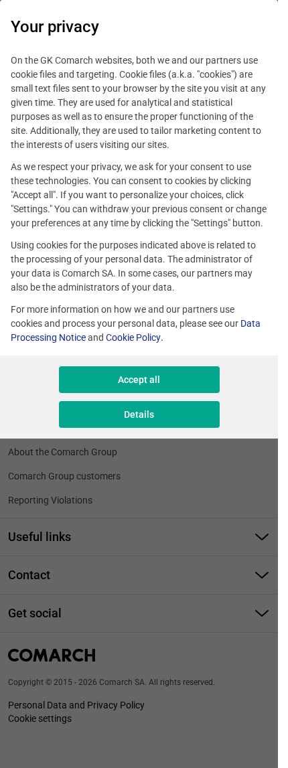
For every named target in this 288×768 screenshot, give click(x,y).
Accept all (139, 379)
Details (139, 414)
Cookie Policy (133, 337)
